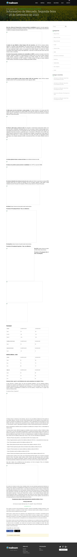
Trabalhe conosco (26, 552)
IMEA (55, 52)
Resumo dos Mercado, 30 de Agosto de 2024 (61, 94)
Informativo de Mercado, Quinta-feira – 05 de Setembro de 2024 (61, 79)
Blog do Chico (56, 33)
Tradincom (15, 550)
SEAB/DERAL (56, 63)
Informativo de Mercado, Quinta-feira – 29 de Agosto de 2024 (61, 99)
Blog (62, 2)
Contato (68, 2)
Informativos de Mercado (26, 9)
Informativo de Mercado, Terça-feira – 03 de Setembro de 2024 (61, 84)
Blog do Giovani (57, 41)
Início (36, 2)
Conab (55, 44)
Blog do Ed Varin (57, 37)
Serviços (49, 2)
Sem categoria (56, 66)
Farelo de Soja (56, 48)
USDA (55, 70)
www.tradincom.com (27, 506)
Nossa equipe (25, 551)
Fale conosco (63, 549)
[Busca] (66, 27)
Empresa (42, 2)
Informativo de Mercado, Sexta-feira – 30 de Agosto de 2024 (61, 89)
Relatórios (56, 2)
